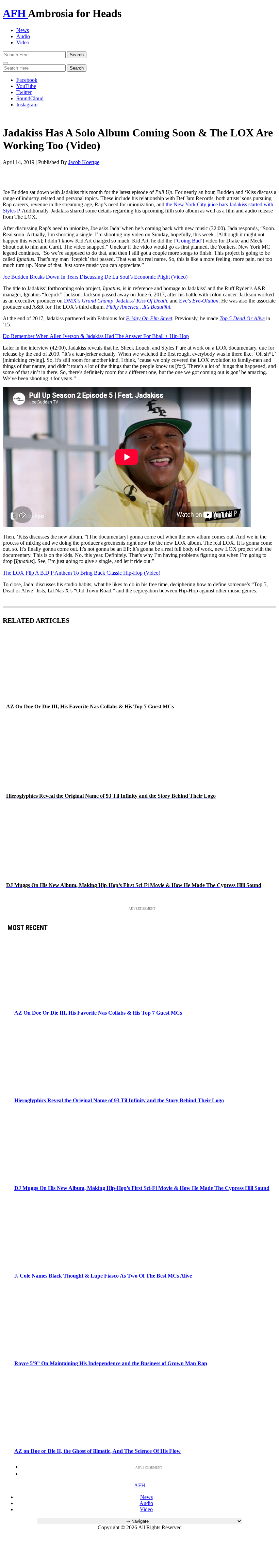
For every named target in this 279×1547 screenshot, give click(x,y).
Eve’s (198, 301)
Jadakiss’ (141, 301)
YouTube (26, 86)
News (22, 30)
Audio (23, 36)
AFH (15, 13)
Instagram (26, 104)
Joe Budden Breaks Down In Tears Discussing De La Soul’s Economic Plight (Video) (95, 277)
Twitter (24, 92)
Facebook (26, 80)
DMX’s (88, 301)
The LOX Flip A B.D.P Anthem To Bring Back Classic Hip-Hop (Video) (81, 573)
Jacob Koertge (83, 162)
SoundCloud (30, 98)
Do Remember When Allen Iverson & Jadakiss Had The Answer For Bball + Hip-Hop (96, 336)
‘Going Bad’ (188, 241)
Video (22, 42)
